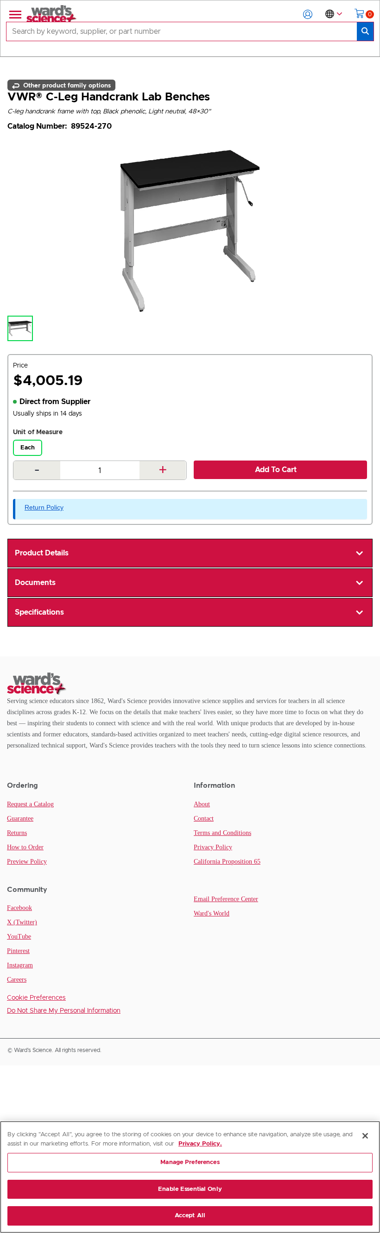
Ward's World (211, 913)
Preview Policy (27, 861)
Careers (16, 979)
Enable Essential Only (190, 1189)
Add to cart (276, 469)
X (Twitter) (22, 922)
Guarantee (20, 818)
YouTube (19, 936)
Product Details (42, 553)
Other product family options (66, 85)
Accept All (190, 1216)
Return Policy (44, 507)
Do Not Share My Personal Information (63, 1011)
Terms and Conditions (222, 832)
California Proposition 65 (227, 861)
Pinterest (18, 950)
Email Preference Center (226, 899)
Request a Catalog (30, 804)
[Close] (365, 1136)
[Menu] (14, 14)
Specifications (39, 612)
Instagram (20, 965)
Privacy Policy (213, 847)
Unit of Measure (38, 432)
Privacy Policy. (200, 1144)
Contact (204, 818)
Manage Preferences (189, 1162)
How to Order (25, 847)
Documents (35, 582)
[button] (307, 14)
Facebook (19, 907)
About (202, 804)
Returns (17, 832)
